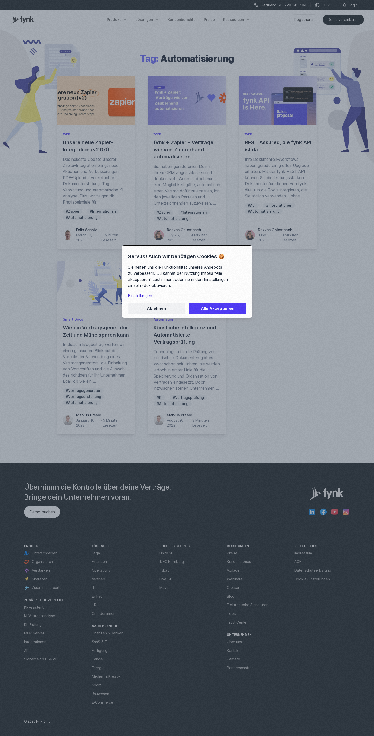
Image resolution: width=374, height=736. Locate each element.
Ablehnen (156, 308)
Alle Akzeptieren (217, 308)
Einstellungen (140, 295)
